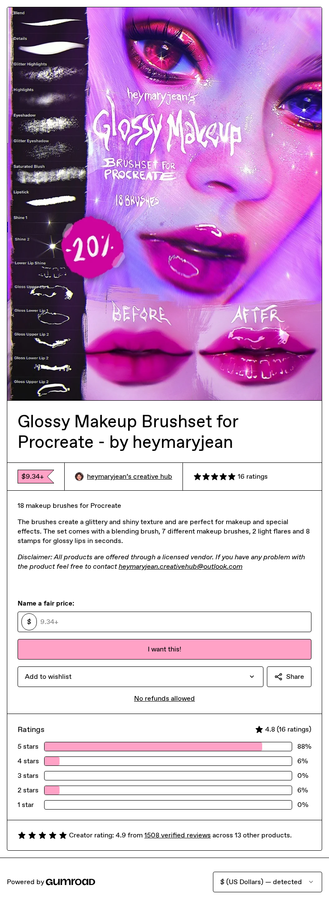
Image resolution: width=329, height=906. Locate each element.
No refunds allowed (164, 698)
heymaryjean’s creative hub (129, 476)
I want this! (164, 649)
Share (295, 676)
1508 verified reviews (177, 835)
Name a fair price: (46, 603)
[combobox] (140, 676)
